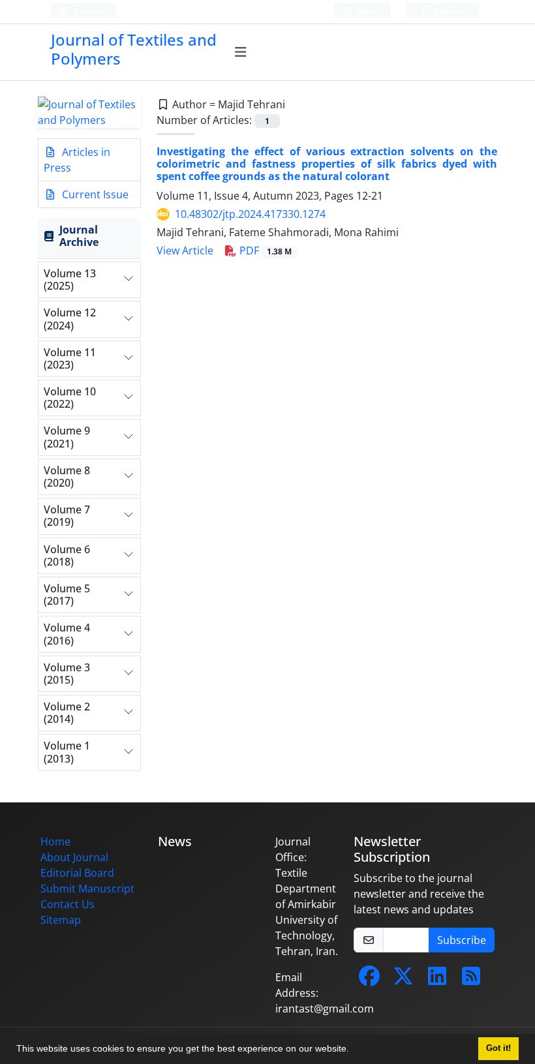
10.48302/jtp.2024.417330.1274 (250, 214)
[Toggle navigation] (241, 52)
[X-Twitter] (403, 980)
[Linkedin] (437, 980)
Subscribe (461, 940)
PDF (264, 250)
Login (366, 11)
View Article (185, 250)
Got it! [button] (498, 1048)
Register (449, 11)
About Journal (74, 857)
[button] (354, 1050)
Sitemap (60, 920)
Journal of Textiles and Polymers (134, 49)
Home (55, 841)
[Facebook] (369, 980)
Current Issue (94, 194)
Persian (86, 11)
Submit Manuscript (87, 888)
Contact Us (67, 904)
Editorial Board (77, 873)
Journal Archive (79, 235)
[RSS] (471, 980)
